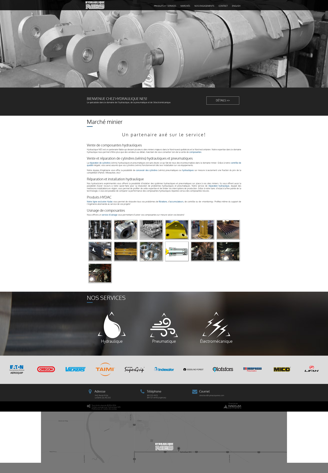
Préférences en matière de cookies (104, 409)
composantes (195, 152)
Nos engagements (204, 6)
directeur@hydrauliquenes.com (211, 395)
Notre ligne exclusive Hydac (100, 201)
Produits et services (165, 6)
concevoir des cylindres (146, 170)
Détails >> (223, 100)
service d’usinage (109, 214)
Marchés (185, 6)
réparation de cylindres (99, 163)
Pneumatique (164, 341)
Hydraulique (112, 341)
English (236, 6)
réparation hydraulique (218, 186)
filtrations (163, 201)
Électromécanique (216, 341)
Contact (223, 6)
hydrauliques (188, 170)
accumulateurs (176, 201)
